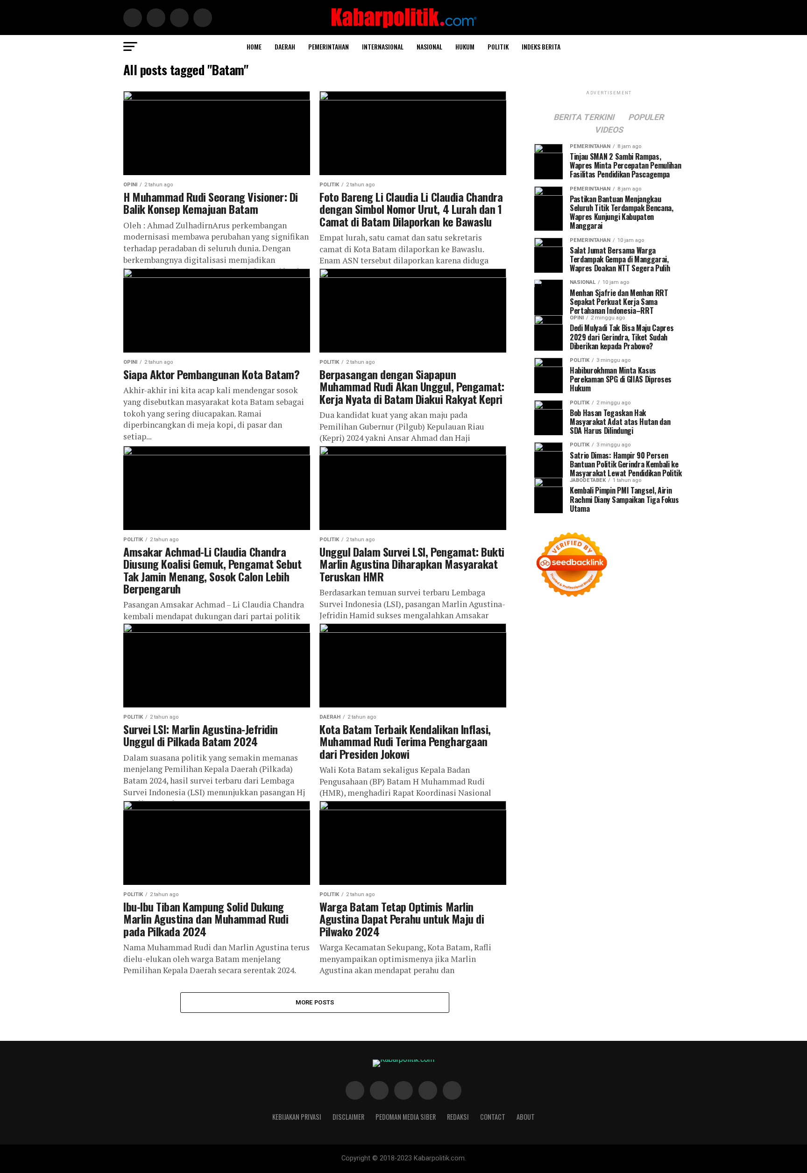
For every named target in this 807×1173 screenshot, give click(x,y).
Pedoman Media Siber (405, 1117)
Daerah (285, 46)
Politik (498, 46)
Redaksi (458, 1117)
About (526, 1117)
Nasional (429, 46)
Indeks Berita (541, 46)
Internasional (383, 46)
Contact (492, 1117)
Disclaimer (348, 1117)
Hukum (464, 46)
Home (254, 46)
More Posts (315, 1002)
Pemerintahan (328, 46)
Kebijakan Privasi (296, 1117)
